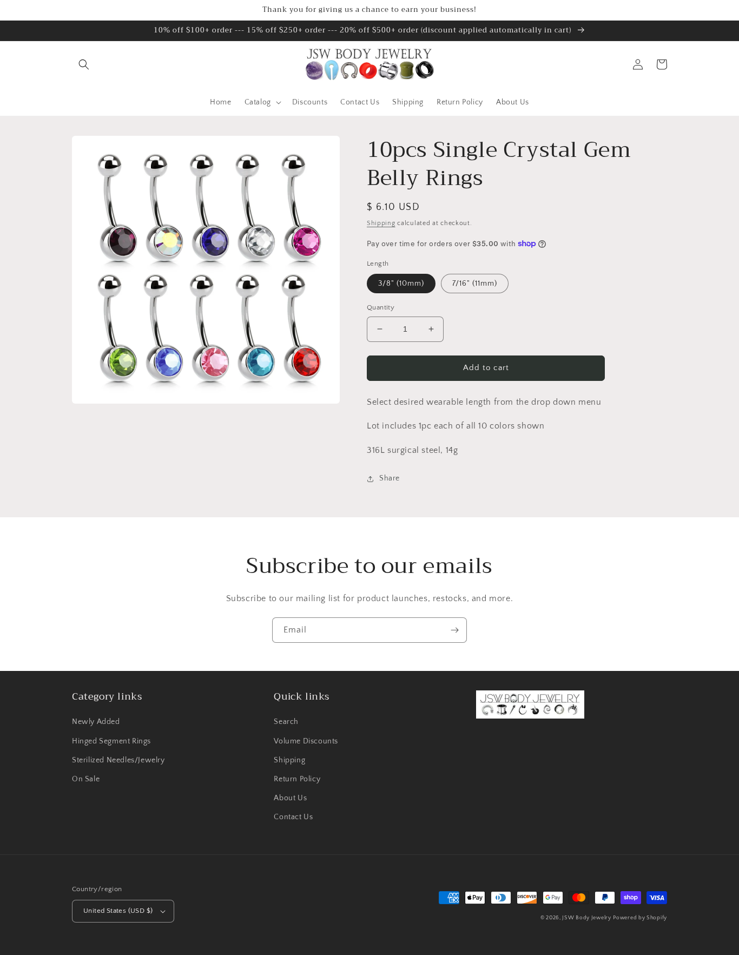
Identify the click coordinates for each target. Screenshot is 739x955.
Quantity (380, 307)
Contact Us (293, 817)
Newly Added (96, 721)
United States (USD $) (118, 910)
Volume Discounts (306, 741)
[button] (84, 64)
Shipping (381, 223)
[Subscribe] (454, 630)
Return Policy (297, 779)
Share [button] (389, 478)
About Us (290, 798)
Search (286, 721)
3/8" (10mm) (401, 283)
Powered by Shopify (640, 918)
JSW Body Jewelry (586, 918)
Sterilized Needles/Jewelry (118, 760)
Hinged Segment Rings (111, 741)
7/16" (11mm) (474, 283)
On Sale (86, 779)
